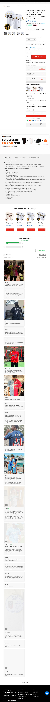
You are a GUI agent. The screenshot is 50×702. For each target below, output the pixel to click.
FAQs (35, 2)
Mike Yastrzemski (40, 42)
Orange (33, 31)
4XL (27, 52)
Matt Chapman (37, 36)
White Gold (29, 29)
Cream (43, 29)
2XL (38, 49)
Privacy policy (21, 698)
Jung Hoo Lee (30, 44)
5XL (31, 52)
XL (34, 49)
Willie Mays (29, 36)
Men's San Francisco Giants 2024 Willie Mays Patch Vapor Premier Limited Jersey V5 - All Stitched (20, 223)
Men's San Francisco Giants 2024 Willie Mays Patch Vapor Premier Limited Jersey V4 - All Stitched (41, 223)
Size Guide (32, 47)
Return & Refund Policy (23, 691)
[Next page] (23, 20)
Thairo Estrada (30, 42)
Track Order (44, 2)
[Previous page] (5, 20)
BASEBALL (24, 6)
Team (44, 44)
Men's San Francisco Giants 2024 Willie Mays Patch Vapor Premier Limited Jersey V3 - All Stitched (30, 223)
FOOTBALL (18, 6)
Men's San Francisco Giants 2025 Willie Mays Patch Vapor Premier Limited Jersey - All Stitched (9, 223)
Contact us (39, 2)
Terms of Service (22, 696)
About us (35, 691)
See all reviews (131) (25, 240)
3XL (42, 49)
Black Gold (36, 29)
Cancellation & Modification (25, 694)
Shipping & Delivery (23, 692)
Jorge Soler (38, 44)
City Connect (40, 31)
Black (28, 31)
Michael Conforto (31, 39)
